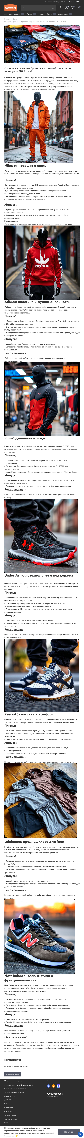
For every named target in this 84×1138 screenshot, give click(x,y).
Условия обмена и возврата (14, 1092)
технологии (59, 224)
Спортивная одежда (12, 14)
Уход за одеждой (10, 1115)
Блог (15, 19)
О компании (8, 1112)
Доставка (7, 1100)
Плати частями (9, 1096)
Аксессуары (63, 14)
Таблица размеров (10, 1119)
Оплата (6, 1103)
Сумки (29, 14)
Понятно (68, 1131)
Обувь (49, 14)
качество (49, 224)
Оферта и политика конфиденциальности (19, 1085)
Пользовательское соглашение (15, 1089)
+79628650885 (73, 2)
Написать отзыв (12, 1074)
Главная (7, 19)
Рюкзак (41, 14)
